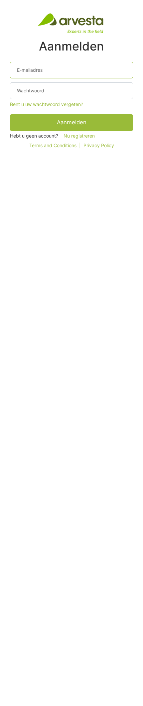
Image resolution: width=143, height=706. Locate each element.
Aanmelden (71, 122)
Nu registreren (79, 136)
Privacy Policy (98, 145)
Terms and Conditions (52, 145)
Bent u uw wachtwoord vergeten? (46, 104)
